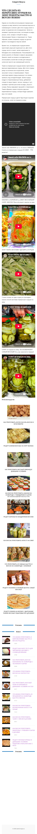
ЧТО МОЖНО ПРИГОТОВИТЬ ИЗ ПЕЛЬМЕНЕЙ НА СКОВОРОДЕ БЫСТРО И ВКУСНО (22, 696)
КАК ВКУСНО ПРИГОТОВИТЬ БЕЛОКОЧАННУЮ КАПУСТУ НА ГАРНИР (22, 707)
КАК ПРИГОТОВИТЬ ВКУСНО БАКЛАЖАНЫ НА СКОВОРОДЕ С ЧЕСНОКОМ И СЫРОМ (23, 662)
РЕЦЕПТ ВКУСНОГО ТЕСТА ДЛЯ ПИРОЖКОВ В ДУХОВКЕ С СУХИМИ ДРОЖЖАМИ (23, 650)
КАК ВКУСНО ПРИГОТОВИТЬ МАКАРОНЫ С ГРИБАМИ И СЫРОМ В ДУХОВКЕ (24, 730)
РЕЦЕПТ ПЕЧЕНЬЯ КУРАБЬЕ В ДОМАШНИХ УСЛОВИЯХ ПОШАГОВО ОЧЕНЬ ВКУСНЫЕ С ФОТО (23, 742)
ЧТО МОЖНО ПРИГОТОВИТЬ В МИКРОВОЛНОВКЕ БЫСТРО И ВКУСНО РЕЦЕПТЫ (22, 639)
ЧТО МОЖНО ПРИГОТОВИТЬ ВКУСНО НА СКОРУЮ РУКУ (21, 672)
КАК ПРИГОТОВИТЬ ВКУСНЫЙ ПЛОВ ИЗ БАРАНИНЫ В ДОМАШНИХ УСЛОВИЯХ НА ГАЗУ (23, 684)
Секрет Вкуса (18, 2)
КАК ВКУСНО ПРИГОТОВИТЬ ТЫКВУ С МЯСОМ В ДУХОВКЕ (22, 718)
